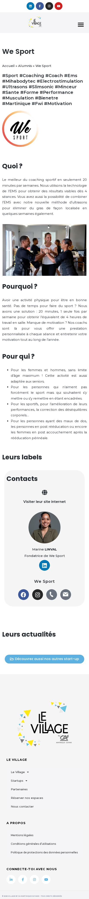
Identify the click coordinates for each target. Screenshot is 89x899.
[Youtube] (58, 6)
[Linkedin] (30, 6)
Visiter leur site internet (44, 502)
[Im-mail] (65, 594)
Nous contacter (22, 806)
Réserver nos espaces (27, 798)
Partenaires (19, 789)
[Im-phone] (51, 594)
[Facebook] (23, 594)
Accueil (8, 66)
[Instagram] (49, 6)
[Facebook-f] (40, 6)
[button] (81, 25)
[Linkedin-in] (11, 879)
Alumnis (25, 66)
